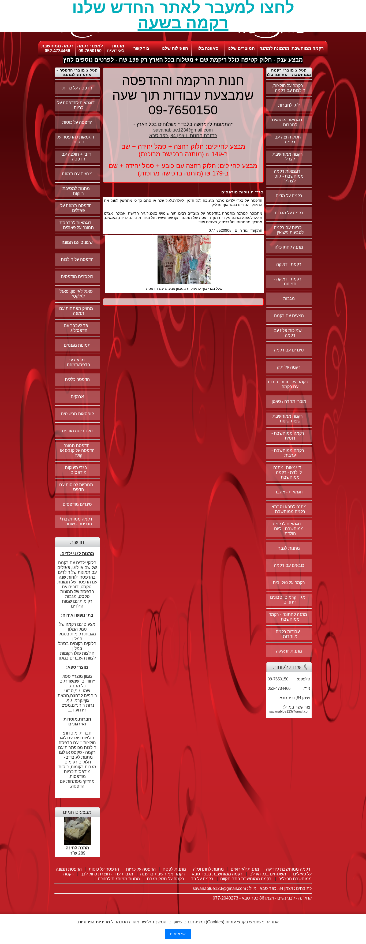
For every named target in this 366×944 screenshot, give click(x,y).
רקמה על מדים (289, 195)
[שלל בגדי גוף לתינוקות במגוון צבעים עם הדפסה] (184, 282)
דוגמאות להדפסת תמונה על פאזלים (76, 225)
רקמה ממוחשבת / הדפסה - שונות (76, 521)
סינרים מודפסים (77, 504)
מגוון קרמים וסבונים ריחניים (287, 599)
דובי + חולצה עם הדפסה (76, 156)
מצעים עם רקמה (289, 315)
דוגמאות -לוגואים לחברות (287, 122)
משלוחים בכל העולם (267, 874)
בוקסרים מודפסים (77, 276)
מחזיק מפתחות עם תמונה (76, 311)
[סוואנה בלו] (183, 39)
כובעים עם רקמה (289, 565)
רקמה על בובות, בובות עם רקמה (288, 384)
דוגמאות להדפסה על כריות (76, 105)
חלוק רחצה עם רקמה (287, 139)
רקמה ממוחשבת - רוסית (287, 435)
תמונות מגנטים (77, 345)
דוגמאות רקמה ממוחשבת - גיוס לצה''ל (289, 176)
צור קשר (141, 48)
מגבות (289, 298)
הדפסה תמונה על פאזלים (76, 208)
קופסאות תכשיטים (77, 413)
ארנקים (77, 396)
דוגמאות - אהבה (289, 492)
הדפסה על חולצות (77, 259)
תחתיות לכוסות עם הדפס (76, 487)
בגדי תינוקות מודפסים (76, 470)
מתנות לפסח (174, 869)
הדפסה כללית (77, 379)
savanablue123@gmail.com (289, 711)
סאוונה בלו (207, 48)
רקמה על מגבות (289, 213)
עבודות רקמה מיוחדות (288, 634)
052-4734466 (57, 50)
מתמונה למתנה (274, 48)
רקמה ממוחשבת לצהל (287, 156)
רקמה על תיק (289, 367)
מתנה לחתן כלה (289, 247)
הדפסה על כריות (77, 88)
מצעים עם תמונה (77, 173)
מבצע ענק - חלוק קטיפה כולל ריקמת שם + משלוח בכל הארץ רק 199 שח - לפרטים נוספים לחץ (183, 60)
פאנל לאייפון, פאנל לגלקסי (76, 293)
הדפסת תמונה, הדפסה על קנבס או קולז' (77, 450)
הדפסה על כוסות (77, 122)
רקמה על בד (202, 878)
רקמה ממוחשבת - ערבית (287, 453)
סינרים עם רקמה (289, 350)
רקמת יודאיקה (288, 264)
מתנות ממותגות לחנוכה (119, 878)
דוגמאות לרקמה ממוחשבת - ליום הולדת (288, 529)
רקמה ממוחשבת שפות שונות (287, 418)
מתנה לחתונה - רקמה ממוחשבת (287, 616)
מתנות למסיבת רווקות (76, 191)
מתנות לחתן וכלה (208, 869)
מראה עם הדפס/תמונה (78, 362)
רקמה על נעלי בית (289, 582)
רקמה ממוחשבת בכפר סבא (217, 874)
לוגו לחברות (289, 105)
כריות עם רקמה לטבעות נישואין (289, 230)
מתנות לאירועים (115, 48)
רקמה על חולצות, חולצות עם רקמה (288, 88)
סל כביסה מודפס (77, 431)
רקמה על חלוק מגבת (165, 878)
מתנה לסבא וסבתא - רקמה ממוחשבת (288, 509)
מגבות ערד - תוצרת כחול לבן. (107, 874)
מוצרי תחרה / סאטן (289, 401)
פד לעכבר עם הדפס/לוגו (76, 328)
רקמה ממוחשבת (308, 48)
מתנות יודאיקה (289, 651)
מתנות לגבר (289, 548)
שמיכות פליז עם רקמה (288, 333)
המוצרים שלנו (241, 48)
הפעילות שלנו (175, 48)
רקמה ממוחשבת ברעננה (162, 874)
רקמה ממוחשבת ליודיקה (288, 869)
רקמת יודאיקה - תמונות (287, 281)
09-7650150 (90, 50)
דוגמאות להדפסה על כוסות (76, 139)
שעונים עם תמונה (77, 242)
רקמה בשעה (183, 23)
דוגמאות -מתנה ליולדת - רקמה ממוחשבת (287, 472)
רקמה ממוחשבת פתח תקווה (245, 878)
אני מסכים (177, 934)
